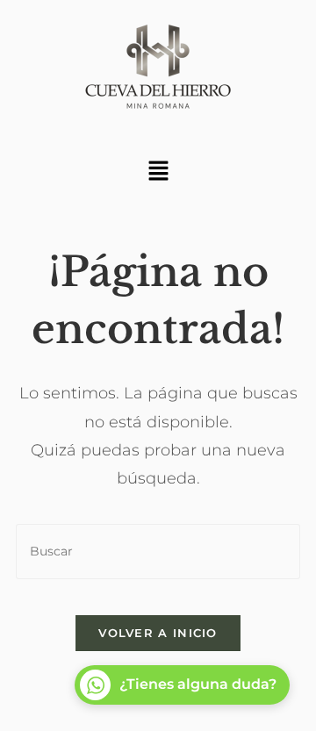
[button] (158, 172)
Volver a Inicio (158, 633)
